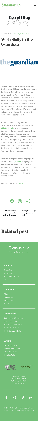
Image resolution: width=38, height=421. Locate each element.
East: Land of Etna (10, 321)
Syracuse (17, 162)
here (21, 184)
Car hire (7, 304)
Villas (6, 294)
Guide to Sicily (9, 301)
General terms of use (12, 349)
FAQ (5, 280)
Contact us (8, 270)
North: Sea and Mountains (13, 318)
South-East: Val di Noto (12, 331)
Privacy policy (9, 410)
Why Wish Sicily (9, 355)
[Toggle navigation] (35, 4)
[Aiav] (11, 368)
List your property (10, 345)
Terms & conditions (26, 408)
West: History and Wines (13, 324)
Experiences (8, 297)
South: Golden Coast (11, 328)
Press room (20, 410)
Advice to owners (10, 352)
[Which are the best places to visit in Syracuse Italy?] (13, 218)
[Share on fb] (6, 398)
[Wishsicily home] (19, 248)
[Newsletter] (30, 398)
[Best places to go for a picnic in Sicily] (25, 218)
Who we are (8, 273)
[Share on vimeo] (22, 398)
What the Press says (11, 276)
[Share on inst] (14, 398)
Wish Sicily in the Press (20, 34)
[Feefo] (27, 367)
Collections (29, 410)
